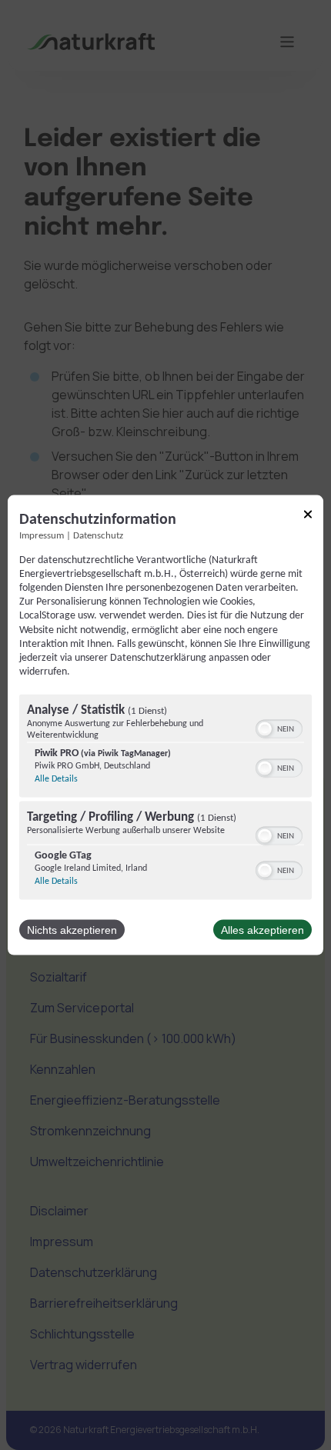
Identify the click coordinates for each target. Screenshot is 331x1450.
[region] (165, 799)
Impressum (41, 535)
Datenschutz (98, 535)
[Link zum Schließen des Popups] (308, 516)
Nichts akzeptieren (72, 930)
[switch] (279, 727)
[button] (265, 729)
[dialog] (165, 725)
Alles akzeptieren (262, 930)
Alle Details (56, 779)
